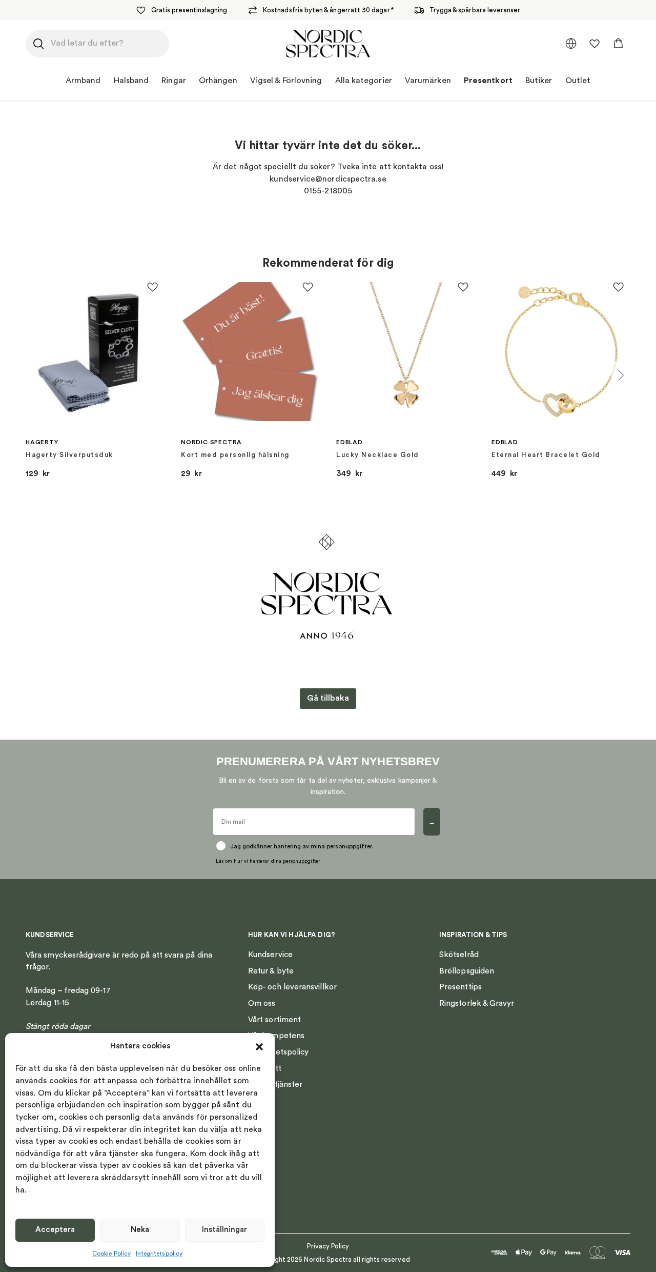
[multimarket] (571, 43)
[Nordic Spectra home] (328, 43)
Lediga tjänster (275, 1084)
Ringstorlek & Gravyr (477, 1003)
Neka (140, 1230)
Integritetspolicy (159, 1253)
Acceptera (55, 1230)
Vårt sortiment (274, 1020)
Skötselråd (459, 954)
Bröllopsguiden (466, 971)
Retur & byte (271, 971)
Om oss (261, 1003)
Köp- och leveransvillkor (292, 987)
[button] (259, 1047)
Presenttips (460, 987)
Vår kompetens (276, 1035)
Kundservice (270, 954)
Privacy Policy (328, 1246)
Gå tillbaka (328, 698)
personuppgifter (301, 861)
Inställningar (224, 1230)
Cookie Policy (111, 1253)
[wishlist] (594, 43)
